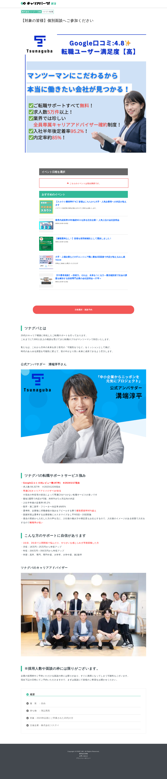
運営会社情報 (83, 753)
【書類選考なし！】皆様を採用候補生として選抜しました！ (83, 238)
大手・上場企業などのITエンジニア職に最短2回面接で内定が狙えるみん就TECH (90, 258)
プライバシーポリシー (83, 758)
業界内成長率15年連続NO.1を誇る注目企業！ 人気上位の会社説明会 (87, 220)
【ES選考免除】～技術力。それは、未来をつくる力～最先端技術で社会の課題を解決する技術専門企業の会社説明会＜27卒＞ (91, 277)
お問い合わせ (83, 756)
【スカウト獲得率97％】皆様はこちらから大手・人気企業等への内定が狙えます (91, 203)
